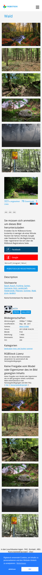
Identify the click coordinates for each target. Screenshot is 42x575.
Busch (12, 285)
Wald (34, 290)
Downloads (29, 201)
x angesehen (14, 201)
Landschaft (22, 288)
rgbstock (12, 7)
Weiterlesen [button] (21, 563)
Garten (27, 285)
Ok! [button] (30, 569)
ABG (38, 549)
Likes (6, 204)
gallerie (26, 312)
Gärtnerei (8, 288)
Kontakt (32, 549)
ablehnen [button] (12, 569)
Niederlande (9, 290)
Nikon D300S (24, 326)
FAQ (7, 385)
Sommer (27, 290)
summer (30, 348)
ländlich (12, 293)
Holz (15, 288)
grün (6, 293)
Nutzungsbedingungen (19, 385)
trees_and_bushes (19, 348)
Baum (6, 285)
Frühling (19, 285)
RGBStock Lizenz (14, 353)
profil (17, 312)
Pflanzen (19, 290)
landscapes (8, 348)
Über (31, 552)
